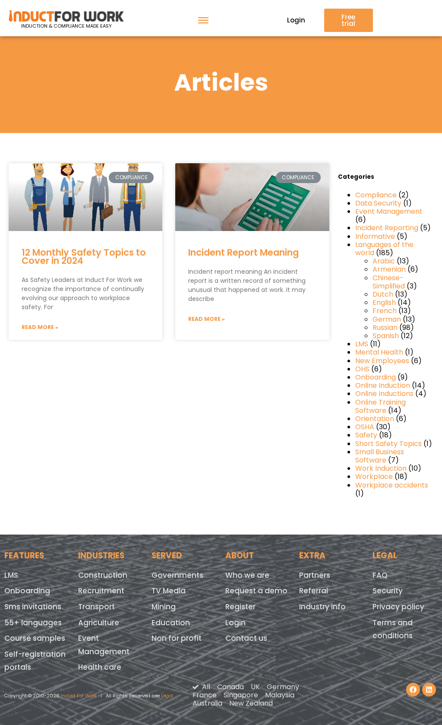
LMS (361, 344)
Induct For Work (79, 695)
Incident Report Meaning (243, 252)
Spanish (386, 336)
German (387, 319)
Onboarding (375, 377)
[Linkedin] (429, 690)
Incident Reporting (386, 228)
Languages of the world (384, 249)
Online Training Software (380, 406)
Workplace (374, 476)
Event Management (389, 211)
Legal (167, 695)
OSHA (364, 427)
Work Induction (381, 468)
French (385, 311)
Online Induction (382, 385)
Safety (366, 435)
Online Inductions (384, 394)
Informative (375, 236)
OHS (362, 369)
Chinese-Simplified (389, 282)
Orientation (374, 419)
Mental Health (379, 352)
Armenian (389, 269)
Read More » (40, 327)
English (384, 302)
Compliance (376, 195)
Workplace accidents (391, 485)
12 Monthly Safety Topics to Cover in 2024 (84, 256)
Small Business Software (379, 456)
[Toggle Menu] (203, 20)
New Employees (382, 361)
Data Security (378, 203)
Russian (385, 327)
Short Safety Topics (388, 444)
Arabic (384, 261)
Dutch (383, 294)
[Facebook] (413, 690)
